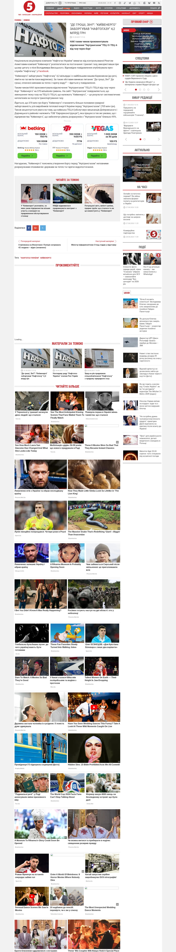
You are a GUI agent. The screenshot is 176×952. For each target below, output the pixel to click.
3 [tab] (144, 90)
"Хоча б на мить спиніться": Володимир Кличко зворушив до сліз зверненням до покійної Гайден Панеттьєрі (150, 305)
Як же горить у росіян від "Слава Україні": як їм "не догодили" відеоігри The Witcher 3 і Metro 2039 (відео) (150, 389)
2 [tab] (140, 90)
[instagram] (119, 3)
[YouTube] (154, 3)
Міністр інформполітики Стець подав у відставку (93, 245)
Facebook (43, 71)
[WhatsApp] (134, 3)
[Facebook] (114, 3)
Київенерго (45, 258)
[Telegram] (129, 3)
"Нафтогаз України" (29, 258)
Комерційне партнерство (129, 231)
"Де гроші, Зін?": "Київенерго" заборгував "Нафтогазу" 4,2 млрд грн (34, 376)
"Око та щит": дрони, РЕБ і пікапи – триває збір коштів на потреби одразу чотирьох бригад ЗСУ (134, 130)
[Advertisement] (67, 141)
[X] (139, 3)
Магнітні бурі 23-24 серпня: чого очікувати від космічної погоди (150, 453)
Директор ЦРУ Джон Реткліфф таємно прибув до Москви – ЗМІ (149, 342)
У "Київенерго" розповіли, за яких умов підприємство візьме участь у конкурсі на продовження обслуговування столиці (35, 211)
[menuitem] (50, 8)
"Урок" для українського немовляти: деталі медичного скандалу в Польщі (150, 439)
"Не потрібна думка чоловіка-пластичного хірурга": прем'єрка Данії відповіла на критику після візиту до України (150, 422)
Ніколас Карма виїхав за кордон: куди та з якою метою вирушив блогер (150, 405)
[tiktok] (124, 3)
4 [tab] (148, 90)
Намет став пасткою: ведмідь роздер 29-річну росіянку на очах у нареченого (150, 357)
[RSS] (159, 3)
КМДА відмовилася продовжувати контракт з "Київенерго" (65, 208)
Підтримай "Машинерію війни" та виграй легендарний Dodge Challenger (133, 111)
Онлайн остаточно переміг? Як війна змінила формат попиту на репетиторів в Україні (133, 199)
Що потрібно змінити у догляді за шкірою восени (133, 217)
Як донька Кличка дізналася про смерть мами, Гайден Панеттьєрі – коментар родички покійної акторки (150, 325)
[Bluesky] (149, 3)
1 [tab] (136, 90)
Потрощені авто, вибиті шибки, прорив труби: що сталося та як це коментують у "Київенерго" (99, 208)
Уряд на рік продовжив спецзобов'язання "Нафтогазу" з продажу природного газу (99, 376)
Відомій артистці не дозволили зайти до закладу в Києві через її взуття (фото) (150, 372)
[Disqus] (67, 305)
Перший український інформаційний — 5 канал (29, 8)
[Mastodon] (144, 3)
